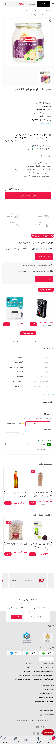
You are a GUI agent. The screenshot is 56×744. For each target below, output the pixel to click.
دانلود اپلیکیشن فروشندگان (43, 671)
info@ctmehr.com (47, 727)
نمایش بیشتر (45, 123)
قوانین (28, 667)
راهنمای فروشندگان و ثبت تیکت (42, 675)
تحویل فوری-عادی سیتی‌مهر (43, 701)
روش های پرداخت (24, 675)
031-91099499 (48, 715)
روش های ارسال (48, 689)
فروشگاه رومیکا (44, 265)
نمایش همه (28, 333)
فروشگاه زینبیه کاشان (40, 146)
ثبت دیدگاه (37, 424)
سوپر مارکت (30, 11)
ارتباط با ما (27, 671)
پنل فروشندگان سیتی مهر (44, 667)
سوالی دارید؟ (48, 732)
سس (9, 11)
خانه (50, 11)
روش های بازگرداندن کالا (22, 679)
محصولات (41, 11)
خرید (33, 324)
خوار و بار (18, 11)
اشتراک (16, 617)
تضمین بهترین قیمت (46, 697)
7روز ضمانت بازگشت (46, 693)
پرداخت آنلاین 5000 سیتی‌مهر (43, 679)
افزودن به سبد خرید (28, 195)
